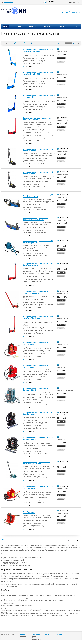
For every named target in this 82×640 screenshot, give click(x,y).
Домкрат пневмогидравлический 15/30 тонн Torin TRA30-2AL (38, 317)
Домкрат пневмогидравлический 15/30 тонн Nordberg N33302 (38, 50)
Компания (32, 26)
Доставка (47, 26)
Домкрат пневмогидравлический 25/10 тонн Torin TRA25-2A (38, 265)
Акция (19, 26)
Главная (4, 36)
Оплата (61, 26)
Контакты (75, 26)
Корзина (51, 1)
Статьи (34, 637)
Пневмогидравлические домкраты (52, 36)
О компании (23, 636)
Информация (36, 634)
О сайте (34, 636)
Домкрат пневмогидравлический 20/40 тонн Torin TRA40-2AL (38, 292)
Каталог (6, 26)
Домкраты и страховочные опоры (29, 36)
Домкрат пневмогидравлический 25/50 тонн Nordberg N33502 (38, 73)
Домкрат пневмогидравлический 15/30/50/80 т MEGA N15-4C (35, 219)
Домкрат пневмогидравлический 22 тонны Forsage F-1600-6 (36, 463)
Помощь (47, 634)
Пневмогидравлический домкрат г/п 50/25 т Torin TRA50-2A (37, 119)
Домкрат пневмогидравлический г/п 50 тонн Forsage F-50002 (38, 242)
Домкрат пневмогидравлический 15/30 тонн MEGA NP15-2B (38, 196)
